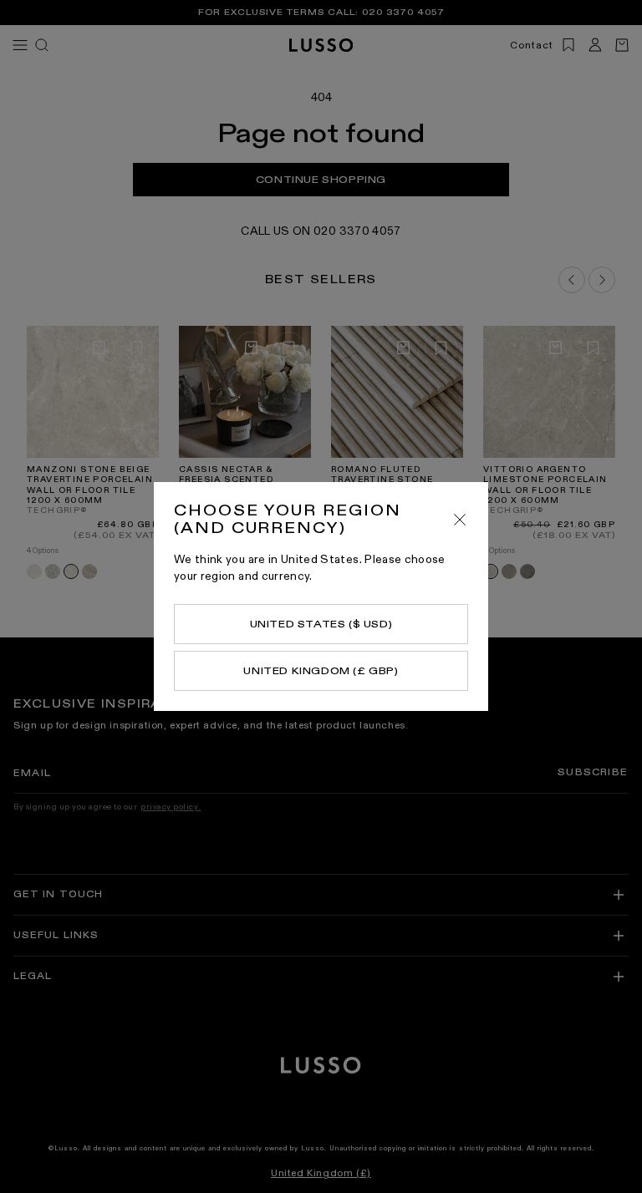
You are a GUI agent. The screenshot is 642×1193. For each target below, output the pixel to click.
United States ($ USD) (321, 624)
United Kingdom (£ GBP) (320, 671)
